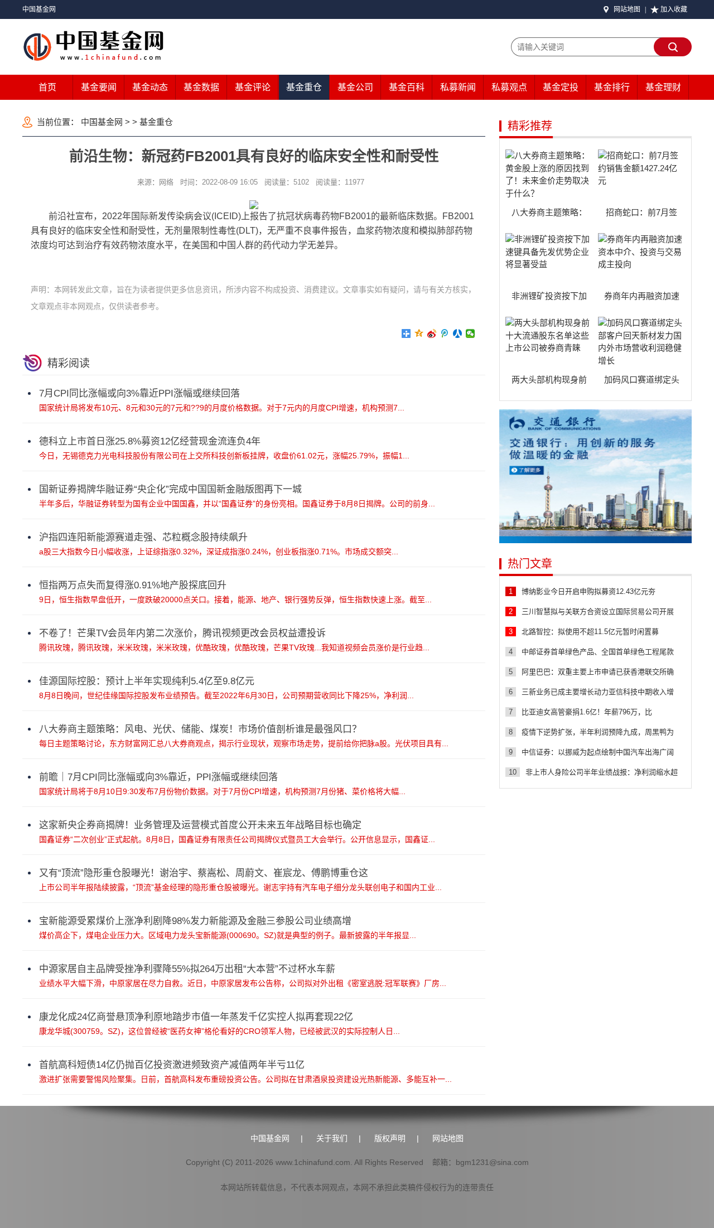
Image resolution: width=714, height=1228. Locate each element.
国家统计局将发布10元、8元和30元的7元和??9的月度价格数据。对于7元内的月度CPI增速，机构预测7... (221, 407)
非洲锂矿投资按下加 (549, 296)
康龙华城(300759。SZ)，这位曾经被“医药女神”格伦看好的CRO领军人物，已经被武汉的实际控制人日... (219, 1031)
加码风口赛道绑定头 (641, 379)
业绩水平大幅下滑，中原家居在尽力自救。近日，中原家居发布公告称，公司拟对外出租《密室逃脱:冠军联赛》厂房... (242, 983)
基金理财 (663, 87)
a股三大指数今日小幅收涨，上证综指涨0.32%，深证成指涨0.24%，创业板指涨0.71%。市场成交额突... (218, 551)
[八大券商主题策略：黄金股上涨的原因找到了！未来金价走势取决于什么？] (548, 177)
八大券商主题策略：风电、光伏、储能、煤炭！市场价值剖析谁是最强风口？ (200, 729)
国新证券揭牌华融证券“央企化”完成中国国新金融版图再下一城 (170, 489)
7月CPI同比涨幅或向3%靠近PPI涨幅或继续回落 (139, 393)
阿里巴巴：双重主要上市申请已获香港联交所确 (598, 672)
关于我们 (332, 1138)
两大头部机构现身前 (549, 379)
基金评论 (253, 87)
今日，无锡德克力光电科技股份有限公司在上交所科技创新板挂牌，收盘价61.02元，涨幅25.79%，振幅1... (224, 455)
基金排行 (612, 87)
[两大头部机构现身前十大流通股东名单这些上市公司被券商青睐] (548, 345)
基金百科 (406, 87)
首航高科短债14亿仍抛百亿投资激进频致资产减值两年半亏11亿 (172, 1065)
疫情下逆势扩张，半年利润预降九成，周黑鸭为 (598, 732)
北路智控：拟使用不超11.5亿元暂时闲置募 (590, 631)
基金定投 (560, 87)
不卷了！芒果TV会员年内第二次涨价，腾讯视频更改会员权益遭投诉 (182, 633)
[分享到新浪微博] (432, 333)
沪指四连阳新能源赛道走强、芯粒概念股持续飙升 (143, 537)
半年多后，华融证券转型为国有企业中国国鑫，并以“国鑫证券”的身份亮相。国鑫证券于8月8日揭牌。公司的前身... (237, 503)
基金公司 (355, 87)
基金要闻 (99, 87)
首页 (47, 87)
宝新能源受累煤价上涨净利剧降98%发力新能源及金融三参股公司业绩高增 (195, 921)
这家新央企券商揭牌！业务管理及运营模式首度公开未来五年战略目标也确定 (200, 825)
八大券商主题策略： (549, 212)
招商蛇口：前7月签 (641, 212)
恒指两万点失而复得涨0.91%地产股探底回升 (132, 585)
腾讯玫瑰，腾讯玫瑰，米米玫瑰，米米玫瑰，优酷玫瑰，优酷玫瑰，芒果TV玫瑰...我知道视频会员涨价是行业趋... (234, 647)
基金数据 (201, 87)
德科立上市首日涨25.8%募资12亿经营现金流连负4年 (149, 441)
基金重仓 (304, 87)
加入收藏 (673, 9)
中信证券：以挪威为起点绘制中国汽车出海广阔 (598, 752)
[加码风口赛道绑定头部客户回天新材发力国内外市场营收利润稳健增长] (641, 345)
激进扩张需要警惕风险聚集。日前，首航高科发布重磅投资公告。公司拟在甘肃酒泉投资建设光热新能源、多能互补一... (245, 1079)
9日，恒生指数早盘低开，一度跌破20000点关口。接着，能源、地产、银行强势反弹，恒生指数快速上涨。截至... (235, 599)
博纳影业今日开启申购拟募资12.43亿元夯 (588, 591)
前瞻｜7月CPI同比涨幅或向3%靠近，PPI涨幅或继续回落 (158, 777)
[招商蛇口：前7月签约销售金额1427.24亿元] (641, 177)
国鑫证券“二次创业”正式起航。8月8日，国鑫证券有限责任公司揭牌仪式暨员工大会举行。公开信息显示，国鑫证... (237, 839)
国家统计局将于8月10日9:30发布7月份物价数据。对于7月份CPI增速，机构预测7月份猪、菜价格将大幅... (222, 791)
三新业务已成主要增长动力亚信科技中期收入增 (598, 692)
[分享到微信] (470, 333)
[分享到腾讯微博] (445, 333)
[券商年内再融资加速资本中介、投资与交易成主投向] (641, 261)
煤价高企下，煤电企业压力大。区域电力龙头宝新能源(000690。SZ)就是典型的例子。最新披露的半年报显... (227, 935)
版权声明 (390, 1138)
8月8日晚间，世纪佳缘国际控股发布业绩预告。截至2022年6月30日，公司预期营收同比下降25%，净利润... (226, 695)
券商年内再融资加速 (641, 296)
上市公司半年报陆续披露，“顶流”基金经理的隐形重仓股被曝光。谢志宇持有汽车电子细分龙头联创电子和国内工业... (240, 887)
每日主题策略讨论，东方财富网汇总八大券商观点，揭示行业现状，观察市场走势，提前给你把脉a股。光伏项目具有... (243, 743)
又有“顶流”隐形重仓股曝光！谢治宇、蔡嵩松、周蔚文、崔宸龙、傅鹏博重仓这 (203, 873)
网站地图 (627, 9)
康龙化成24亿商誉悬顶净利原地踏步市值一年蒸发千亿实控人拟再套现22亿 (196, 1017)
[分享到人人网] (457, 333)
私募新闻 (458, 87)
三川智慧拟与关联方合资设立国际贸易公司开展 (598, 611)
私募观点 (509, 87)
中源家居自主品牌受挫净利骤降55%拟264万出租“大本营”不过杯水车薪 (187, 969)
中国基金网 (39, 9)
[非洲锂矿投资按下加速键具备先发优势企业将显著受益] (548, 261)
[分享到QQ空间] (419, 333)
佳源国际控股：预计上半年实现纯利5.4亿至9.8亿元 (146, 681)
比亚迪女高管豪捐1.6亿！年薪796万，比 (587, 712)
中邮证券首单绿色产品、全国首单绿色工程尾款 (598, 651)
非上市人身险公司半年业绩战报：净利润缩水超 (601, 772)
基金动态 (150, 87)
